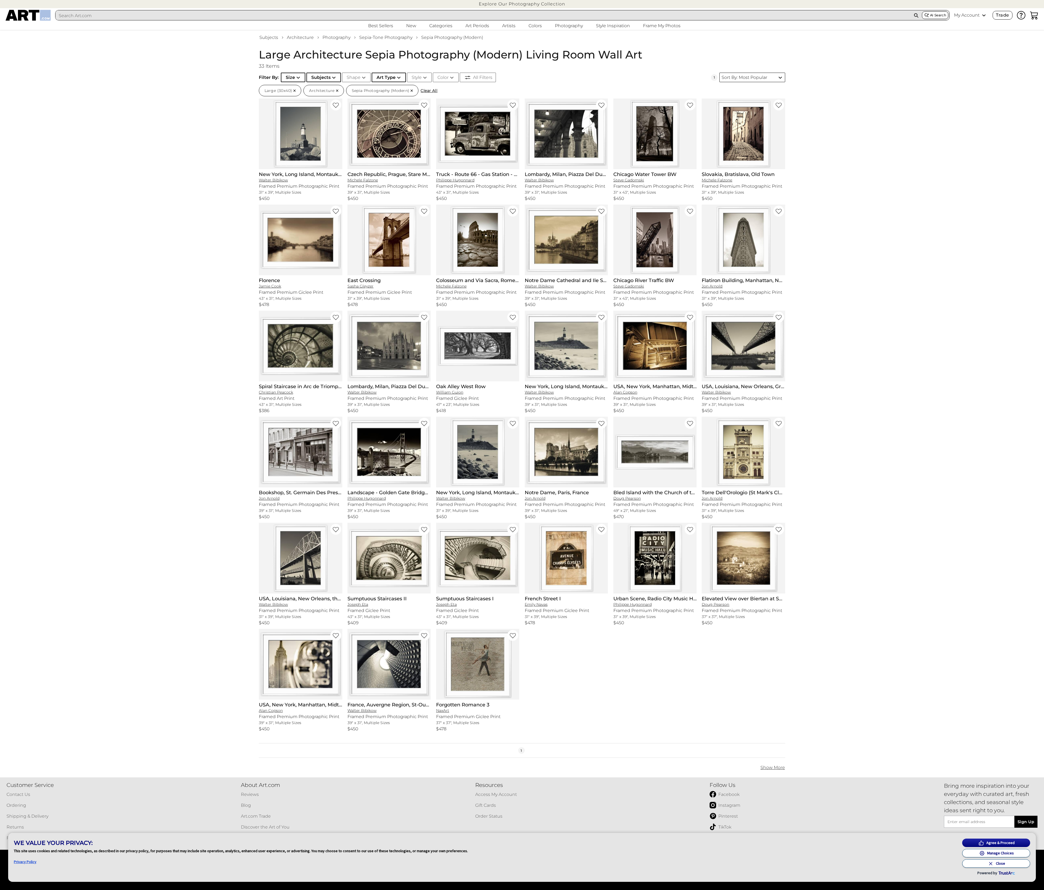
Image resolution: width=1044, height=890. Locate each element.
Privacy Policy (25, 861)
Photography (336, 37)
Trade (1002, 15)
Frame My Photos (662, 25)
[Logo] (28, 15)
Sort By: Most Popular (744, 77)
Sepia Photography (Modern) (452, 37)
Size (290, 77)
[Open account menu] (984, 15)
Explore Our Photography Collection (522, 4)
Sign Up (1026, 821)
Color (443, 77)
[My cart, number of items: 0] (1034, 15)
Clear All (429, 90)
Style (417, 77)
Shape (354, 77)
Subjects (268, 37)
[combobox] (483, 15)
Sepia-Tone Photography (385, 37)
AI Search (938, 15)
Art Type (386, 77)
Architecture (300, 37)
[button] (522, 4)
